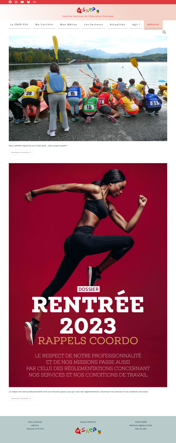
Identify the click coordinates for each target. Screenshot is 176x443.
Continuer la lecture (22, 153)
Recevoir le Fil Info (35, 428)
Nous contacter (35, 422)
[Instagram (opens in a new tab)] (16, 2)
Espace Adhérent (88, 422)
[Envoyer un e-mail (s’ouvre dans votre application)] (34, 2)
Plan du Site (140, 428)
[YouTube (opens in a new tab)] (22, 2)
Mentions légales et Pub (141, 425)
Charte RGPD (141, 422)
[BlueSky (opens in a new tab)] (28, 2)
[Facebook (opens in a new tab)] (11, 2)
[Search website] (164, 33)
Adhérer (35, 425)
